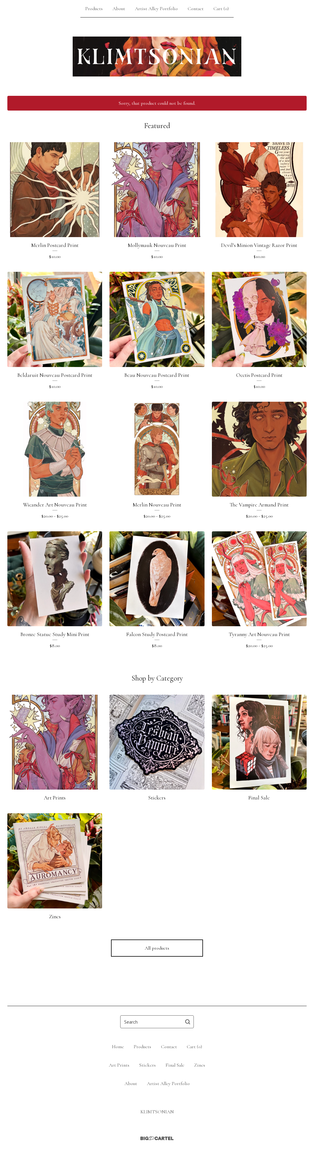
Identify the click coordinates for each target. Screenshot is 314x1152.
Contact (196, 9)
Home (118, 1047)
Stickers (147, 1065)
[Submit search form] (187, 1021)
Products (94, 9)
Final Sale (175, 1065)
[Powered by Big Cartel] (157, 1138)
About (119, 9)
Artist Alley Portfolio (156, 9)
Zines (199, 1065)
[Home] (157, 56)
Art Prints (119, 1065)
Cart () (221, 9)
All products (157, 948)
